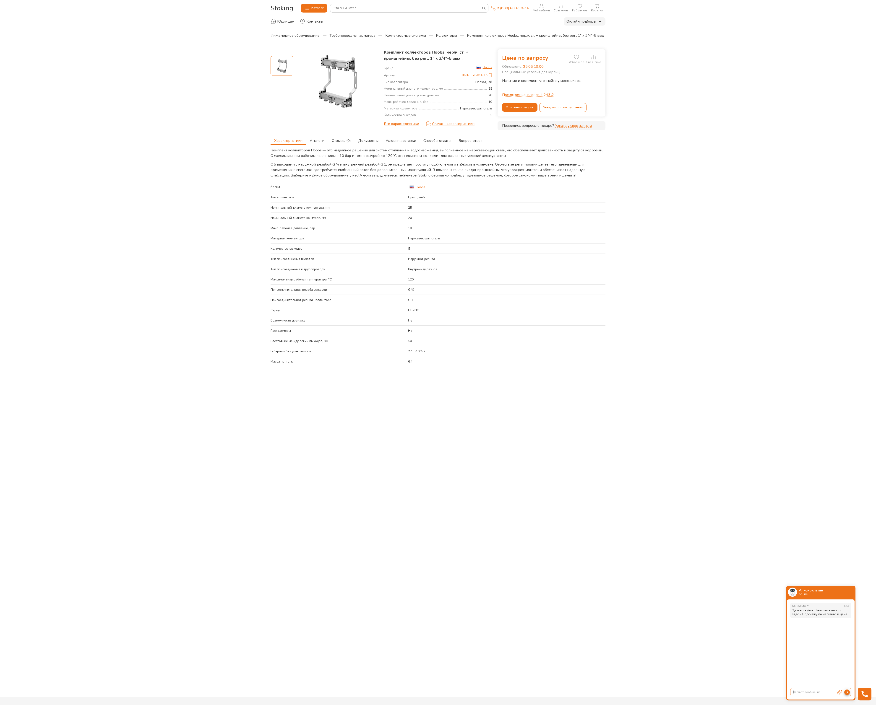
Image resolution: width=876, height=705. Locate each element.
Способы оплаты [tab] (437, 140)
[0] (576, 57)
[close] (849, 592)
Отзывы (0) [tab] (341, 140)
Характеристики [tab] (288, 140)
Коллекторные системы (405, 35)
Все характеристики (401, 123)
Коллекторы (446, 35)
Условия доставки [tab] (401, 140)
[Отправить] (847, 692)
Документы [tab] (368, 140)
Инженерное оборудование (295, 35)
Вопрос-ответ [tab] (470, 140)
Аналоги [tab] (317, 140)
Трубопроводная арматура (352, 35)
